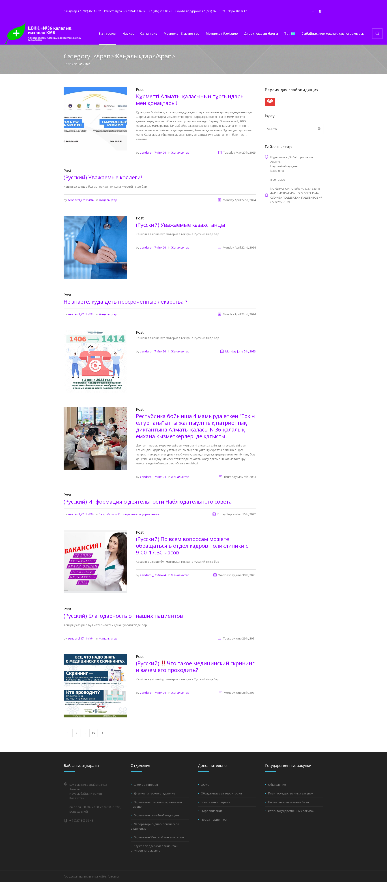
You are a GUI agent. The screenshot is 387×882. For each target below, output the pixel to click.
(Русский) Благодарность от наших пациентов (123, 615)
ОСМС (205, 785)
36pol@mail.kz (237, 11)
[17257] (95, 361)
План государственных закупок (290, 793)
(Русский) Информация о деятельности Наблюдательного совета (148, 501)
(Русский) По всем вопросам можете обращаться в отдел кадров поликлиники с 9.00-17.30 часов (192, 545)
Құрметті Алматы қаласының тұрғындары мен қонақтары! (190, 99)
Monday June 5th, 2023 (240, 351)
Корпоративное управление (138, 514)
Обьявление (277, 785)
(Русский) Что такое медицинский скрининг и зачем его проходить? (195, 666)
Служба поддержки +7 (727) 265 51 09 (200, 11)
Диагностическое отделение (154, 793)
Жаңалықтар (180, 152)
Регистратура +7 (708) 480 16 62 (125, 11)
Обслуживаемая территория (221, 793)
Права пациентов (214, 820)
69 (93, 733)
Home (67, 64)
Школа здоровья (146, 785)
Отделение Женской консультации (159, 837)
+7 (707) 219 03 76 (160, 11)
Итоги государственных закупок (291, 811)
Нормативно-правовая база (288, 802)
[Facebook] (313, 11)
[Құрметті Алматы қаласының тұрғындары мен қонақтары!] (95, 118)
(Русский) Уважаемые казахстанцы (180, 224)
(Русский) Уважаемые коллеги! (103, 177)
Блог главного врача (215, 802)
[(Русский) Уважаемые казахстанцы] (95, 247)
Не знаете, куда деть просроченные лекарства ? (125, 301)
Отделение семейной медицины (157, 815)
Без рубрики (108, 514)
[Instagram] (320, 11)
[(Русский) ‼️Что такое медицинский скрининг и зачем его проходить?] (95, 685)
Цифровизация (211, 811)
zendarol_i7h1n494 (153, 152)
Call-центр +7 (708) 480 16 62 (82, 11)
